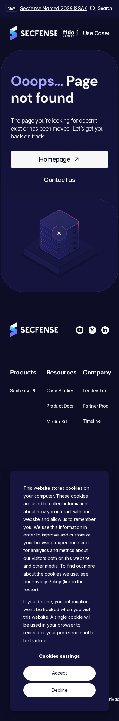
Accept (59, 673)
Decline (60, 690)
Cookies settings (59, 656)
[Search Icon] (100, 8)
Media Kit (56, 421)
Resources (61, 372)
